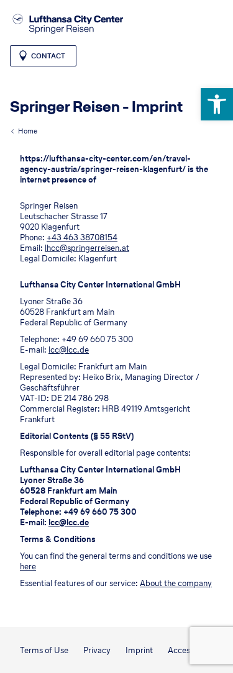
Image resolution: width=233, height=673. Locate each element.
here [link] (28, 566)
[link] (217, 104)
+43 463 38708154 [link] (82, 237)
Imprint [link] (139, 650)
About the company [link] (176, 583)
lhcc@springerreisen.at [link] (87, 248)
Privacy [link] (97, 650)
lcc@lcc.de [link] (68, 350)
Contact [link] (48, 56)
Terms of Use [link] (44, 650)
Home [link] (27, 131)
